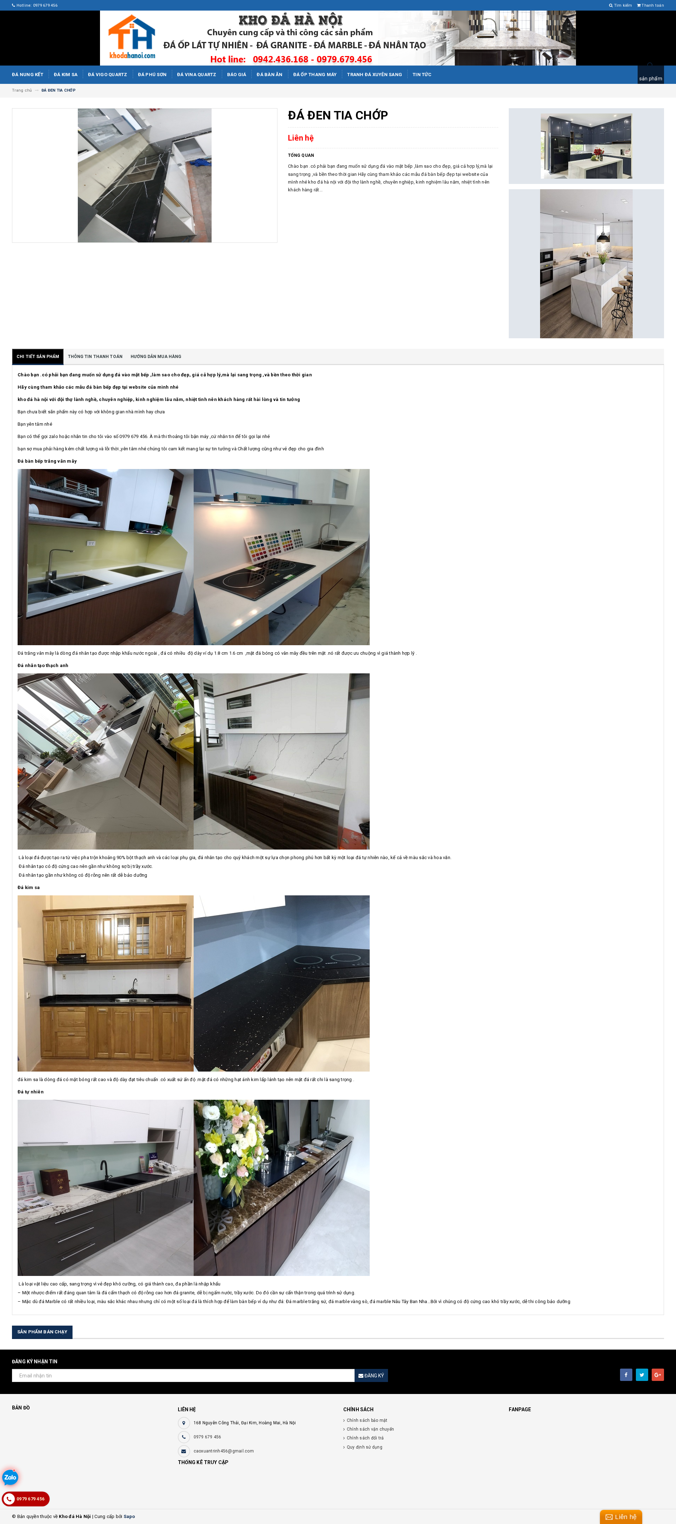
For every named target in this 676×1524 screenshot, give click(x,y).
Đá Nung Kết (27, 74)
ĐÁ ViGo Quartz (107, 74)
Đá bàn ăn (269, 74)
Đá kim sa (65, 74)
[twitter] (642, 1375)
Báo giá (236, 74)
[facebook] (626, 1375)
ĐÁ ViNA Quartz (197, 74)
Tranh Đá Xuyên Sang (374, 74)
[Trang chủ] (338, 38)
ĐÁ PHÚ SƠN (152, 74)
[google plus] (658, 1375)
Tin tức (422, 74)
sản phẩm (650, 78)
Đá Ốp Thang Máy (315, 74)
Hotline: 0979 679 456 (36, 5)
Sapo (129, 1516)
